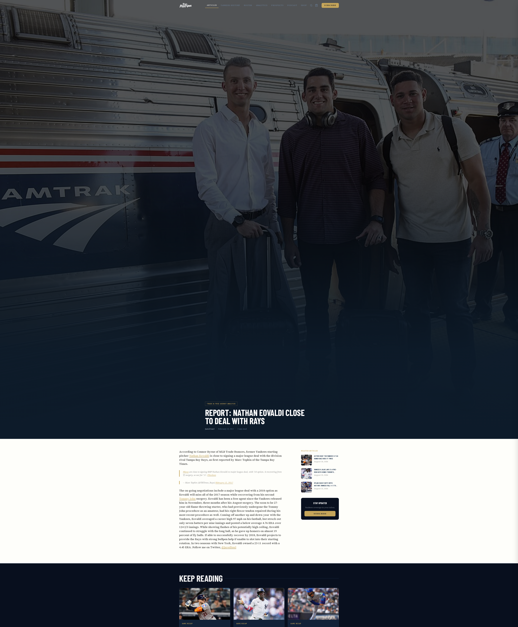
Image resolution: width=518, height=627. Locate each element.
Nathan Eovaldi (199, 456)
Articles (212, 5)
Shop (304, 5)
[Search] (311, 5)
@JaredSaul (228, 547)
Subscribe (330, 5)
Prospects (277, 5)
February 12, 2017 (224, 482)
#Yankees (211, 475)
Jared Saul (209, 429)
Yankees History (230, 5)
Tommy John (187, 499)
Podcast (292, 5)
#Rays (186, 471)
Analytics (262, 5)
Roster (248, 5)
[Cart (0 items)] (316, 5)
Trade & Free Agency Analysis (221, 403)
